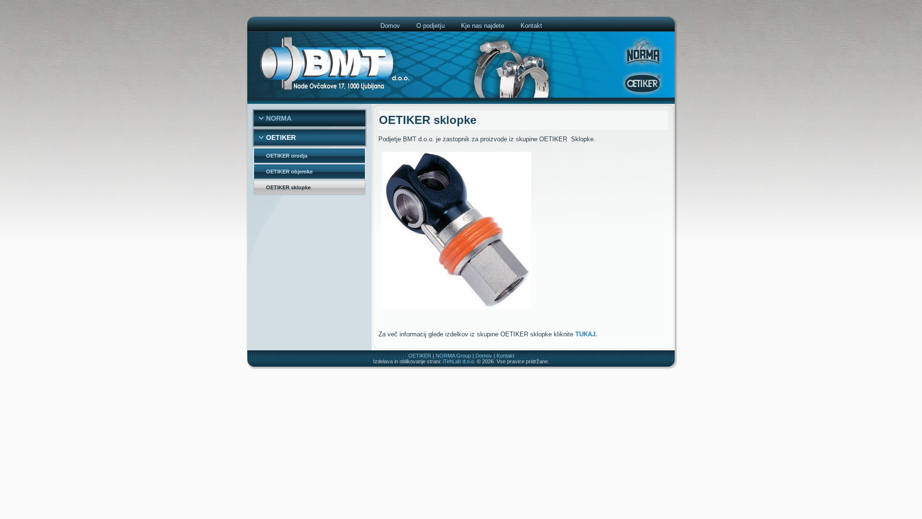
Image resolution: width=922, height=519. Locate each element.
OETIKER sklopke (288, 187)
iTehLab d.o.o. (459, 361)
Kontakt (505, 355)
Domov (483, 355)
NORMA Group (453, 355)
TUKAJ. (586, 334)
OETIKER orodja (286, 156)
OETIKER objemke (289, 171)
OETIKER (419, 355)
